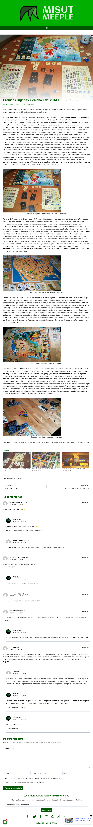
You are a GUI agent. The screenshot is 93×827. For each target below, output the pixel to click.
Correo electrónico (41, 773)
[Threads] (53, 817)
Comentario (9, 748)
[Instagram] (46, 817)
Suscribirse (46, 810)
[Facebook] (40, 817)
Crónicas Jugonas (9, 478)
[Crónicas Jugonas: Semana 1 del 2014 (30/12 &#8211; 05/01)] (17, 460)
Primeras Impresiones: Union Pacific (77, 486)
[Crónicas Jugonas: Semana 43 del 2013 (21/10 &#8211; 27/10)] (46, 460)
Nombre (7, 773)
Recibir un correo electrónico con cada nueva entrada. (25, 783)
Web (65, 773)
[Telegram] (65, 817)
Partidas (20, 478)
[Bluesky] (34, 817)
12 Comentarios (29, 104)
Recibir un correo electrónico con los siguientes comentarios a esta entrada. (32, 778)
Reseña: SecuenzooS (11, 486)
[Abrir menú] (46, 28)
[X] (28, 817)
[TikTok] (59, 817)
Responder (85, 502)
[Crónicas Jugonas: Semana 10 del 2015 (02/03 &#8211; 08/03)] (75, 460)
